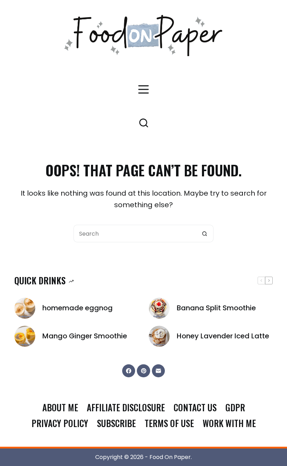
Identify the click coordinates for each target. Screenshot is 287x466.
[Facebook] (128, 371)
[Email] (158, 371)
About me (60, 407)
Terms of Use (169, 423)
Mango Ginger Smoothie (84, 336)
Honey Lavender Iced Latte (223, 336)
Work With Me (229, 423)
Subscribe (116, 423)
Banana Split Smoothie (216, 308)
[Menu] (143, 89)
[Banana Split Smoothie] (159, 308)
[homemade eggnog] (24, 308)
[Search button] (205, 233)
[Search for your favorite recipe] (143, 123)
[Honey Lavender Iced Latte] (159, 336)
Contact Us (195, 407)
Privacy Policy (59, 423)
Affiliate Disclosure (126, 407)
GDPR (235, 407)
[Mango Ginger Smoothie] (24, 336)
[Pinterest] (143, 371)
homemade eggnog (77, 308)
